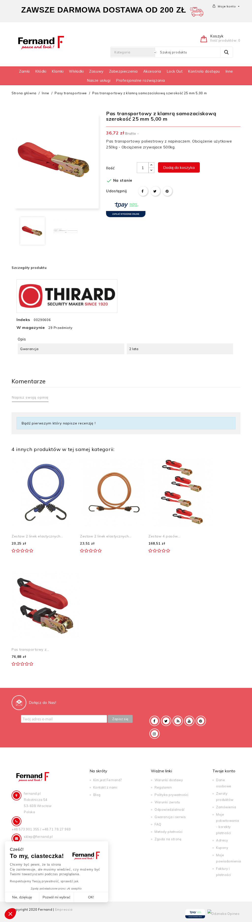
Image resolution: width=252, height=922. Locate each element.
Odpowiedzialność (169, 809)
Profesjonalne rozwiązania (140, 80)
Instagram (154, 733)
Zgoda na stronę (168, 839)
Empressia (64, 909)
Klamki (58, 71)
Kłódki (41, 71)
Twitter (166, 720)
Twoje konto (224, 770)
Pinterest (167, 191)
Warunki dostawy (169, 780)
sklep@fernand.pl (38, 837)
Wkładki (76, 71)
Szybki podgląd (70, 463)
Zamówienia (226, 807)
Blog (97, 795)
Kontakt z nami (105, 787)
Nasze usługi (98, 80)
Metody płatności (168, 832)
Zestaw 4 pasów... (164, 536)
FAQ (158, 824)
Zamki (24, 71)
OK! (91, 897)
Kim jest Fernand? (107, 780)
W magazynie (30, 327)
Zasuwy (96, 71)
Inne (229, 71)
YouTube (189, 720)
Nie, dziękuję (22, 897)
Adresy (222, 840)
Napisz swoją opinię (30, 397)
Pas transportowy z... (30, 649)
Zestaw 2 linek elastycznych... (37, 536)
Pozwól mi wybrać (56, 897)
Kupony (222, 848)
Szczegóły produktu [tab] (29, 268)
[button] (10, 914)
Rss (177, 720)
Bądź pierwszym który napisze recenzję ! (59, 423)
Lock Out (175, 71)
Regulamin (163, 787)
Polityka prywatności (171, 795)
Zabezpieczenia (123, 71)
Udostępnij (143, 191)
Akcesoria (152, 71)
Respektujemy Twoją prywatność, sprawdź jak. (44, 881)
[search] (226, 52)
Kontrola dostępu (204, 71)
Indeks (23, 319)
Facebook (154, 720)
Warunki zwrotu (167, 802)
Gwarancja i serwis (170, 817)
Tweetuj (155, 191)
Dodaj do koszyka (179, 167)
